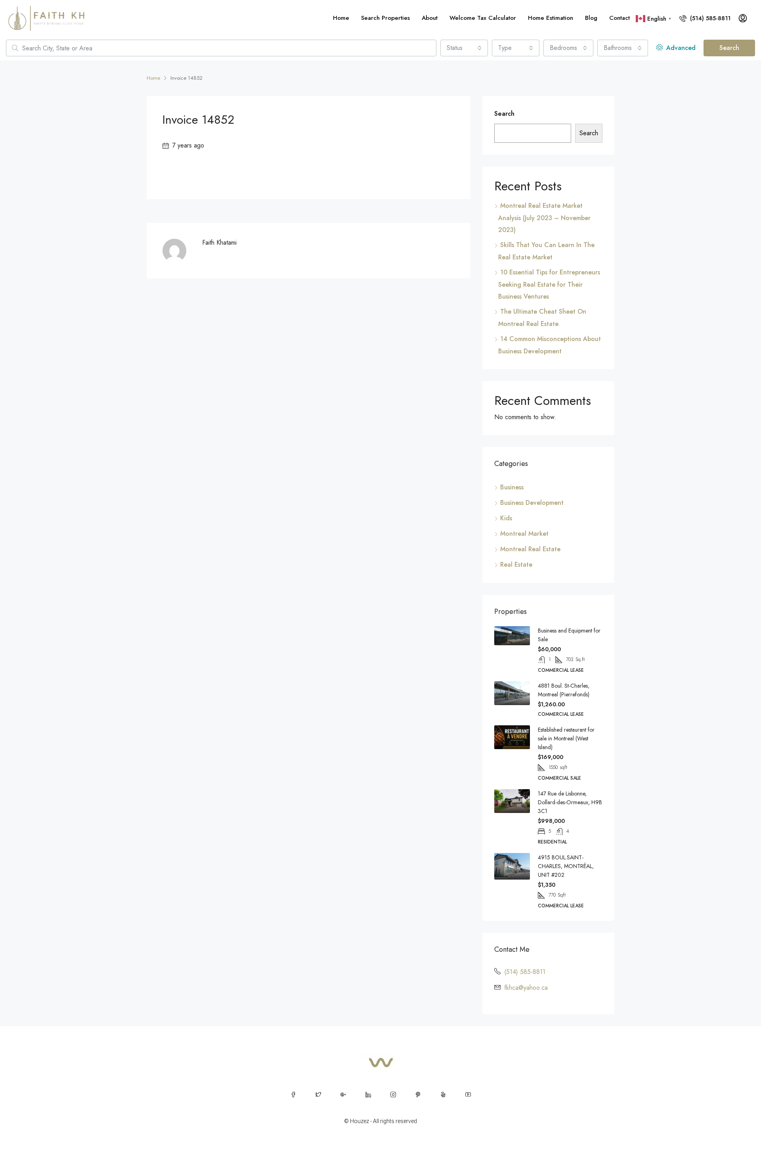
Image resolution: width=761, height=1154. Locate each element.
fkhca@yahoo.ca (526, 987)
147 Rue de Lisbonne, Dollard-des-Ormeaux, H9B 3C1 (570, 802)
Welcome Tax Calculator (482, 17)
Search (729, 47)
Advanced (680, 47)
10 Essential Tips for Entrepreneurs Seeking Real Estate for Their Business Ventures (549, 284)
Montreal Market (524, 533)
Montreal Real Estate (530, 549)
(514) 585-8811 (709, 18)
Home (341, 17)
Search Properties (385, 17)
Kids (506, 518)
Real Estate (516, 564)
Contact (619, 17)
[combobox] (464, 48)
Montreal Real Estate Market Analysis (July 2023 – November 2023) (544, 217)
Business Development (532, 502)
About (430, 17)
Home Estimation (550, 17)
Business (512, 487)
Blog (591, 17)
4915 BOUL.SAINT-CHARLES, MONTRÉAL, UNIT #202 (566, 866)
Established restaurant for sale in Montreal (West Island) (566, 738)
